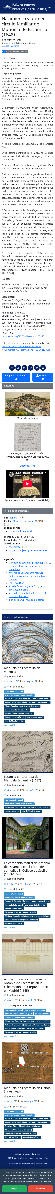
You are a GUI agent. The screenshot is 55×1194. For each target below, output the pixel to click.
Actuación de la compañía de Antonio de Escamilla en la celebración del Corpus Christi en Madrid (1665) (26, 985)
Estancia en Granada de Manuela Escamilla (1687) (22, 778)
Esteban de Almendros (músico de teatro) (21, 920)
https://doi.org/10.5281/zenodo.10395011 (24, 336)
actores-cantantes (12, 811)
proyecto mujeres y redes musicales (28, 550)
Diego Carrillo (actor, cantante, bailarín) (20, 912)
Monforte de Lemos (23, 521)
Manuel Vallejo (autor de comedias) (19, 713)
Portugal (29, 1101)
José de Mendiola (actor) (14, 721)
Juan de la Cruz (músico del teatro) (27, 599)
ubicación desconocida (21, 531)
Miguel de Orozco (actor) (15, 1028)
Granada (11, 790)
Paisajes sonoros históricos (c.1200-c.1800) (29, 7)
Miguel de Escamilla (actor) (29, 1126)
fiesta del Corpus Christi (14, 1014)
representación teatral (14, 691)
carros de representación (35, 1010)
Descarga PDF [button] (44, 377)
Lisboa (10, 1101)
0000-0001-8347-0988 (10, 46)
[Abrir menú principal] (49, 7)
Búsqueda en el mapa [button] (16, 375)
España (13, 517)
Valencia (11, 681)
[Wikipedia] (19, 517)
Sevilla (10, 884)
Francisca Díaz (16, 582)
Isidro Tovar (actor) (12, 1137)
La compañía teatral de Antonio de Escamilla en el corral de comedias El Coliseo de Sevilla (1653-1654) (27, 868)
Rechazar (40, 1188)
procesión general (42, 1014)
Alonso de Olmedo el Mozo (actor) (18, 1130)
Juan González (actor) (35, 1028)
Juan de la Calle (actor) (14, 905)
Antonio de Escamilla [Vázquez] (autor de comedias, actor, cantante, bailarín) (28, 576)
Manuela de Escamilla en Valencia (22, 670)
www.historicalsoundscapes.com (34, 1163)
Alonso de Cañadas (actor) (35, 905)
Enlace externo (27, 465)
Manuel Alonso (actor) (31, 1137)
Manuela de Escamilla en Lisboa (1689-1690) (27, 1090)
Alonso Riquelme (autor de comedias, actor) (22, 706)
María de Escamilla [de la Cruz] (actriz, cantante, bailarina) (27, 916)
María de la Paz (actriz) (14, 923)
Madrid (11, 1000)
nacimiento (15, 546)
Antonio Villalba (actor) (14, 908)
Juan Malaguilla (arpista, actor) (17, 710)
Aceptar (14, 1188)
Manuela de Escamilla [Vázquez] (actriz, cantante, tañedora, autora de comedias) (30, 566)
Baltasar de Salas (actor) (14, 717)
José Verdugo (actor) (35, 717)
